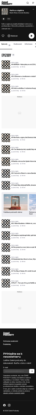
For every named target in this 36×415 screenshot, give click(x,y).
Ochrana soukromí (10, 341)
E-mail (5, 367)
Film (9, 19)
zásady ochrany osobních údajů (13, 393)
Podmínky (7, 344)
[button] (27, 3)
